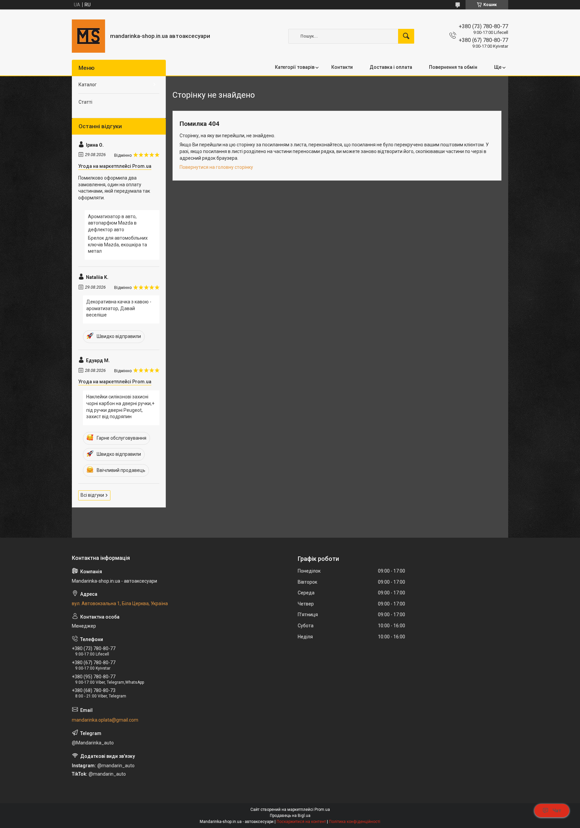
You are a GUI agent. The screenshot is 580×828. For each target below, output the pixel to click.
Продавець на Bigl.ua (290, 815)
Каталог (88, 84)
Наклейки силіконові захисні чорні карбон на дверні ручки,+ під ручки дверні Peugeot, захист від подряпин (120, 406)
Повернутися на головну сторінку (216, 167)
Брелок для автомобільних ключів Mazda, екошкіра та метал (118, 244)
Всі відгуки (92, 495)
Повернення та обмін (453, 67)
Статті (85, 102)
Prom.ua (322, 809)
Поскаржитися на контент (301, 821)
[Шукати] (406, 36)
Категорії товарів (295, 67)
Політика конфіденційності (354, 821)
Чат (556, 810)
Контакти (342, 67)
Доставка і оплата (391, 67)
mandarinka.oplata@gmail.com (105, 720)
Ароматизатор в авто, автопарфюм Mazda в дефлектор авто (112, 223)
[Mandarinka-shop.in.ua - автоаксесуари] (88, 36)
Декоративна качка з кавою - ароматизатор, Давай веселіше (118, 308)
